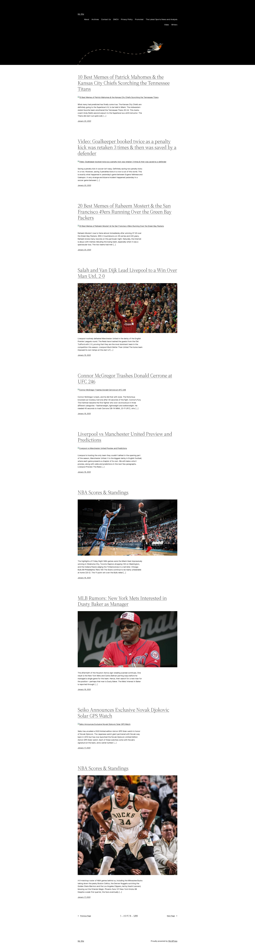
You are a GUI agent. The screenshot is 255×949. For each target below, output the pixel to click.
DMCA (116, 19)
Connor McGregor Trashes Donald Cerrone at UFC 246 (125, 378)
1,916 (135, 916)
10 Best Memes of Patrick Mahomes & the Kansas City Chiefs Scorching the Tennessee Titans (124, 83)
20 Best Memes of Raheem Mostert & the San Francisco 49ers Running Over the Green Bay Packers (125, 212)
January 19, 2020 (84, 355)
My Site (81, 14)
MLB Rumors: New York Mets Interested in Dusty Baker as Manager (122, 601)
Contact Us (106, 19)
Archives (95, 19)
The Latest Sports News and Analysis (161, 19)
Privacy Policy (127, 19)
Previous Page (84, 916)
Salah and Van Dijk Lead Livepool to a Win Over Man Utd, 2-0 (127, 273)
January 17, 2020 (84, 748)
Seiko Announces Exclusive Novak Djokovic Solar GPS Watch (123, 713)
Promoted (139, 19)
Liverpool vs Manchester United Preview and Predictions (125, 437)
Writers (174, 25)
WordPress (172, 941)
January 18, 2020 (84, 472)
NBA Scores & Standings (103, 492)
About (86, 19)
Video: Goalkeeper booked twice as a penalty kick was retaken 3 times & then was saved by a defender (127, 147)
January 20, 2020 (84, 121)
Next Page (172, 916)
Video (166, 25)
